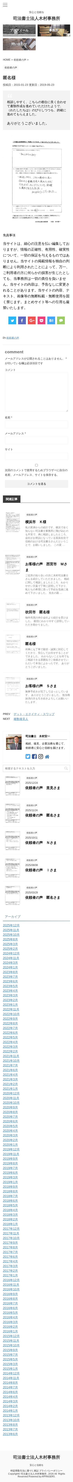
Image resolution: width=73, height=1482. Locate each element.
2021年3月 (10, 1079)
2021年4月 (10, 1074)
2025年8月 (10, 939)
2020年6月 (10, 1121)
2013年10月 (11, 1420)
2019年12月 (11, 1149)
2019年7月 (10, 1168)
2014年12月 (11, 1373)
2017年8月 (10, 1247)
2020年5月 (10, 1126)
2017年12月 (11, 1228)
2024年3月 (10, 962)
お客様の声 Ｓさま (41, 686)
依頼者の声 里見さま (42, 788)
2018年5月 (10, 1205)
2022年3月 (10, 1046)
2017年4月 (10, 1261)
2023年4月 (10, 990)
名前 (8, 417)
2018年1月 (10, 1224)
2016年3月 (10, 1322)
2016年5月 (10, 1312)
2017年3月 (10, 1266)
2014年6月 (10, 1392)
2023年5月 (10, 986)
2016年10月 (11, 1289)
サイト (9, 449)
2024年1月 (10, 967)
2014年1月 (10, 1410)
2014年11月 (11, 1378)
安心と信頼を (37, 1465)
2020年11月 (11, 1098)
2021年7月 (10, 1065)
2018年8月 (10, 1191)
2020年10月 (11, 1102)
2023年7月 (10, 976)
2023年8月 (10, 972)
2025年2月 (10, 948)
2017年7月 (10, 1252)
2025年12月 (11, 925)
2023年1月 (10, 1004)
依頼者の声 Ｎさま (41, 843)
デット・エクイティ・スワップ (34, 714)
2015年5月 (10, 1359)
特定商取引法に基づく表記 (25, 1470)
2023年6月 (10, 981)
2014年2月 (10, 1406)
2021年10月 (11, 1060)
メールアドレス (15, 433)
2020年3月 (10, 1135)
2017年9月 (10, 1242)
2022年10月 (11, 1014)
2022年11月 (11, 1009)
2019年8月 (10, 1163)
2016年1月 (10, 1331)
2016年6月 (10, 1308)
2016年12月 (11, 1280)
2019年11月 (11, 1154)
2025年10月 (11, 934)
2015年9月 (10, 1350)
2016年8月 (10, 1298)
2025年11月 (11, 930)
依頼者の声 (12, 337)
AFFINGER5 (48, 1476)
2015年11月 (11, 1340)
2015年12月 (11, 1336)
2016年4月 (10, 1317)
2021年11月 (11, 1056)
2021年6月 (10, 1070)
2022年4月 (10, 1042)
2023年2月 (10, 1000)
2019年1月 (10, 1182)
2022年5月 (10, 1037)
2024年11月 (11, 958)
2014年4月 (10, 1396)
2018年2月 (10, 1219)
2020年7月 (10, 1116)
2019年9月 (10, 1158)
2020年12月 (11, 1093)
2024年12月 (11, 953)
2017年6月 (10, 1256)
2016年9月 (10, 1294)
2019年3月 (10, 1177)
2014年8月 (10, 1382)
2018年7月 (10, 1196)
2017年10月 (11, 1238)
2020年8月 (10, 1112)
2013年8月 (10, 1424)
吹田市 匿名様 (37, 612)
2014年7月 (10, 1387)
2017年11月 (11, 1233)
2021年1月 (10, 1088)
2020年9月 (10, 1107)
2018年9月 (10, 1186)
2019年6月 (10, 1172)
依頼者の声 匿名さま (42, 815)
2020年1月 (10, 1144)
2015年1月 (10, 1368)
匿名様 (30, 644)
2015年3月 (10, 1364)
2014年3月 (10, 1401)
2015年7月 (10, 1354)
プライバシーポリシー (50, 1470)
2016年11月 (11, 1284)
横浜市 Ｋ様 (35, 522)
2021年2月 (10, 1084)
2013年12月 (11, 1415)
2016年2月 (10, 1326)
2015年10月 (11, 1345)
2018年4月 (10, 1210)
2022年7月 (10, 1028)
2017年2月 (10, 1270)
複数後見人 (21, 719)
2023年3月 (10, 995)
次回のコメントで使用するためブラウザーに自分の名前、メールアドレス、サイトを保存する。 (36, 472)
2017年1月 (10, 1275)
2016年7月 (10, 1303)
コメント (10, 369)
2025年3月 (10, 944)
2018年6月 (10, 1200)
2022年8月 (10, 1023)
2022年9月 (10, 1018)
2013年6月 (10, 1434)
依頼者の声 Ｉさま (41, 870)
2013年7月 (10, 1429)
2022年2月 (10, 1051)
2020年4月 (10, 1130)
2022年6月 (10, 1032)
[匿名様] (51, 320)
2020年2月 (10, 1140)
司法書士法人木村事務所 (36, 18)
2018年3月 (10, 1214)
